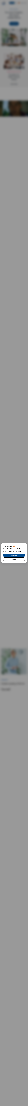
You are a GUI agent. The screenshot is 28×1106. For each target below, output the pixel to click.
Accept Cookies (14, 555)
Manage (14, 559)
